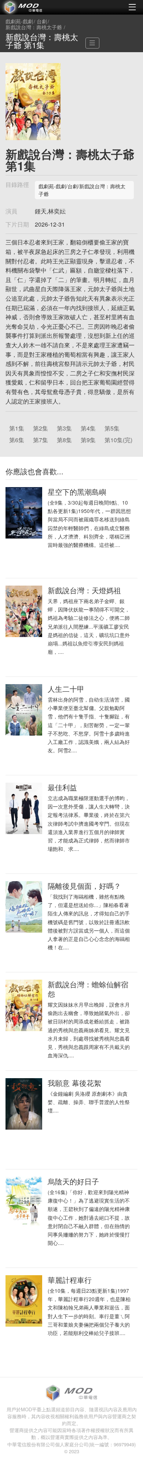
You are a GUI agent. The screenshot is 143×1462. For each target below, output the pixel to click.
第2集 (40, 428)
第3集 (64, 428)
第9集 (88, 440)
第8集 (64, 440)
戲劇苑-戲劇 (19, 21)
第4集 (88, 428)
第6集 (16, 440)
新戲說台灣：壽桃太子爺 (34, 27)
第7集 (40, 440)
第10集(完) (118, 440)
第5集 (112, 428)
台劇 (42, 21)
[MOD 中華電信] (36, 7)
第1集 (16, 428)
